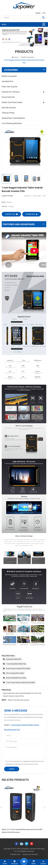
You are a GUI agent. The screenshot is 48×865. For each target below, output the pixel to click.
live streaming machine (12, 123)
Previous (1, 807)
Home (16, 57)
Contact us (10, 214)
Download (30, 214)
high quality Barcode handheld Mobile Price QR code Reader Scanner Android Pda (22, 694)
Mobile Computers (27, 57)
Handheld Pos (7, 81)
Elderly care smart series (12, 102)
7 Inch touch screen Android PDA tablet (20, 682)
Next (44, 807)
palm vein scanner (9, 87)
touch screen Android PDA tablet (18, 668)
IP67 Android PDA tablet (15, 673)
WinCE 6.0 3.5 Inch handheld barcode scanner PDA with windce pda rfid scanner (22, 831)
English (38, 13)
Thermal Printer (8, 113)
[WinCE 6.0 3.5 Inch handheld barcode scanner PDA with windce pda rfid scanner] (23, 806)
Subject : (21, 727)
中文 (44, 13)
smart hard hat (8, 97)
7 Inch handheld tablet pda (16, 664)
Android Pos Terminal (10, 92)
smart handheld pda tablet (16, 678)
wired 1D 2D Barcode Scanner (18, 700)
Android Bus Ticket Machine (13, 118)
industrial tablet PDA (13, 659)
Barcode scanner (9, 108)
